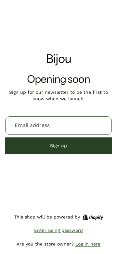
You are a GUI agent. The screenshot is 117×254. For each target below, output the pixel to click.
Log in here (87, 244)
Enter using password (58, 230)
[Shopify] (93, 217)
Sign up (58, 145)
